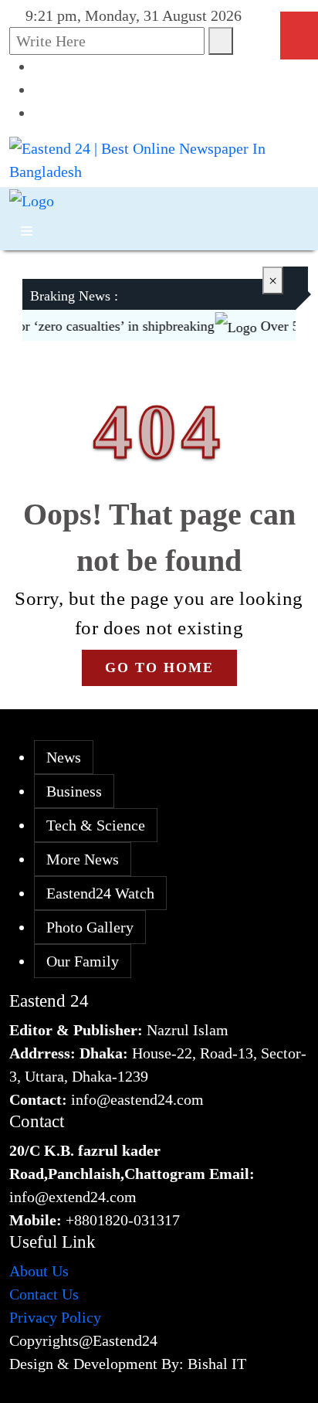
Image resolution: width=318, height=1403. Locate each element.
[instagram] (40, 89)
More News (82, 859)
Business (74, 791)
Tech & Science (95, 825)
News (63, 757)
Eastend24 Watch (100, 893)
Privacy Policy (55, 1317)
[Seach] (220, 41)
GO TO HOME (159, 667)
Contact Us (44, 1294)
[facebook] (40, 66)
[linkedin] (40, 112)
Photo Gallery (90, 927)
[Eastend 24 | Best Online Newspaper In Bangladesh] (159, 158)
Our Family (82, 961)
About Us (39, 1270)
